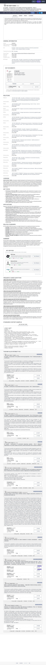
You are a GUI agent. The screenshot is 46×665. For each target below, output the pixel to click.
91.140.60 (30, 601)
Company (21, 663)
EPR (31, 533)
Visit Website (36, 256)
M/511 (33, 631)
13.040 (22, 91)
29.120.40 (23, 631)
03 (12, 91)
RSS (29, 663)
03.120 (15, 91)
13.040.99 (23, 12)
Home (17, 663)
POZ (28, 579)
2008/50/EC (32, 380)
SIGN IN (43, 1)
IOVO (34, 555)
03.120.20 (19, 12)
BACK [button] (4, 12)
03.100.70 (9, 463)
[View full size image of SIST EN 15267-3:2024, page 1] (10, 76)
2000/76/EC (21, 409)
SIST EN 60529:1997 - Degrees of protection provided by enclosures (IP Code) (26, 108)
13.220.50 (25, 579)
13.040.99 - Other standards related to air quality (21, 49)
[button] (32, 13)
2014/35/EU (28, 631)
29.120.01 (28, 533)
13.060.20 (25, 555)
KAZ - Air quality (15, 51)
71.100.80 (30, 555)
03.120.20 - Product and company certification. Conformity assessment (25, 47)
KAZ (27, 12)
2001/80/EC (26, 409)
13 (20, 91)
